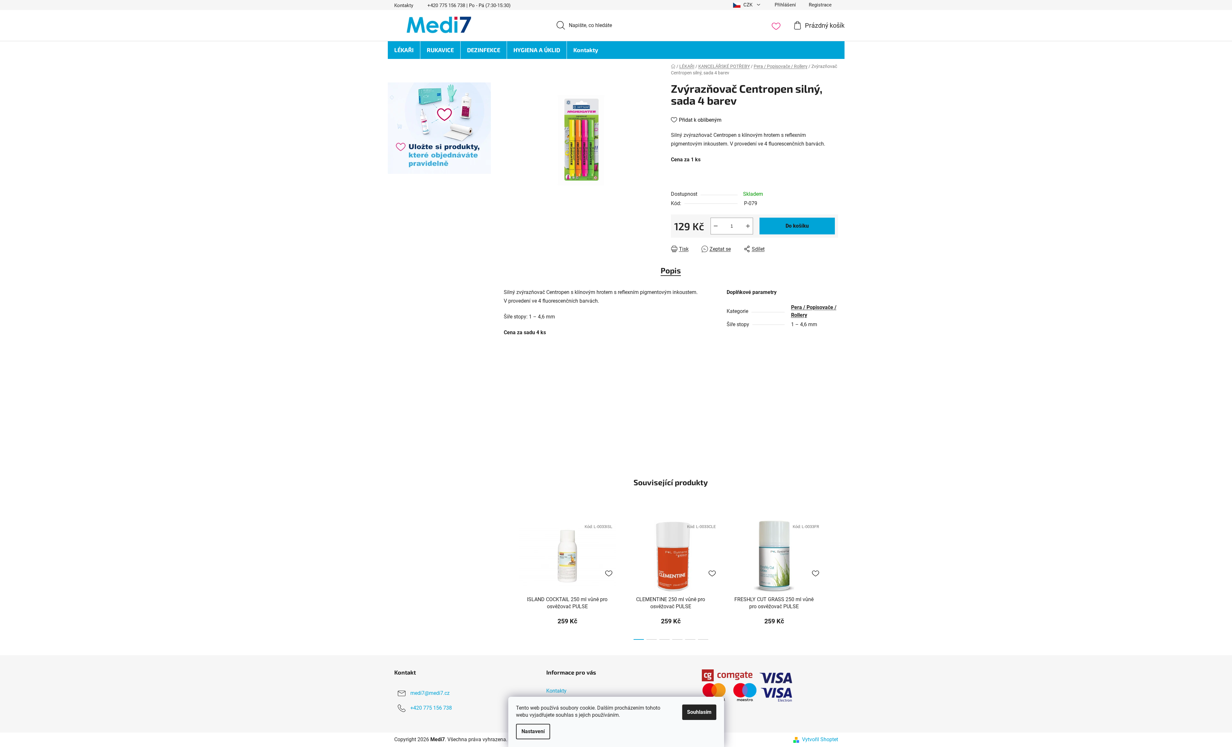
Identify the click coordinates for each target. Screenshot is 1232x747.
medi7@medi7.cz (430, 693)
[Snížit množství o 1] (716, 226)
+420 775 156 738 (431, 708)
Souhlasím (699, 712)
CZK (748, 5)
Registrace (820, 5)
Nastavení (533, 731)
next (833, 578)
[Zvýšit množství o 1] (748, 226)
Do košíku (797, 226)
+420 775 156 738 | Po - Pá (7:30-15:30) (469, 5)
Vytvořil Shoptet (820, 739)
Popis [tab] (671, 270)
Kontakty (403, 5)
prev (509, 578)
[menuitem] (404, 50)
